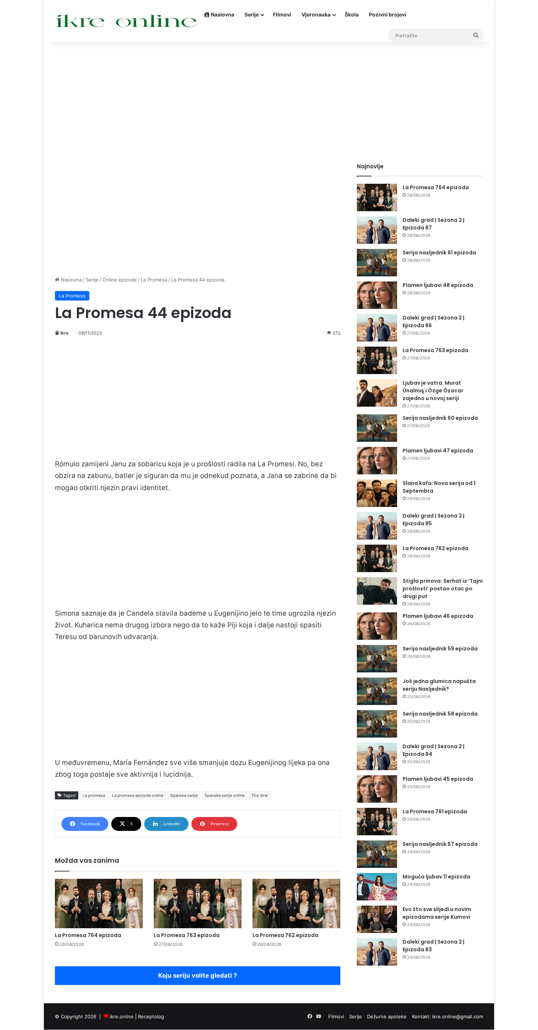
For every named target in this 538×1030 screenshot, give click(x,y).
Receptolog (151, 1016)
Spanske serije (184, 795)
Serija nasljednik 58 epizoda (440, 713)
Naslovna (222, 14)
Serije (251, 14)
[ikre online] (127, 21)
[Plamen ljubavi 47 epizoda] (377, 460)
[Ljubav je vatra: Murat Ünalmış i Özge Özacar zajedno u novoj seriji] (377, 393)
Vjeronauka (316, 14)
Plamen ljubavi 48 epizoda (438, 285)
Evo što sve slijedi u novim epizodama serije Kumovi (437, 913)
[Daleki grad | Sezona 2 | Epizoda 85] (377, 526)
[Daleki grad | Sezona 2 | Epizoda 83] (377, 952)
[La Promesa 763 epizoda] (198, 903)
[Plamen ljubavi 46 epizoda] (377, 626)
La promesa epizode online (137, 795)
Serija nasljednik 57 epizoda (440, 844)
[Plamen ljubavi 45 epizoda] (377, 789)
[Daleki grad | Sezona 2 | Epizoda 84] (377, 756)
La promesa (94, 795)
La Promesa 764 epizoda (88, 935)
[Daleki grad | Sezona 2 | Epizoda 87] (377, 230)
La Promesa (154, 280)
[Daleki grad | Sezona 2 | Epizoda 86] (377, 328)
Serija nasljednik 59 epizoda (440, 648)
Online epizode (119, 280)
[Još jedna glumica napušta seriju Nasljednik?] (377, 691)
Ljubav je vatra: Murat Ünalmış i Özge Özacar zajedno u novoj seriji (433, 390)
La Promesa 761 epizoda (435, 811)
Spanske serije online (224, 795)
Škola (352, 14)
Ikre (64, 333)
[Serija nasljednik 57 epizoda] (377, 854)
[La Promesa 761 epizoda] (377, 821)
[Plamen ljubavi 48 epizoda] (377, 295)
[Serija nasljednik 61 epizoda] (377, 262)
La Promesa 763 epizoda (187, 935)
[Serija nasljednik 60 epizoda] (377, 428)
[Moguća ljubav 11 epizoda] (377, 886)
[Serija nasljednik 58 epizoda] (377, 724)
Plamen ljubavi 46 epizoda (438, 616)
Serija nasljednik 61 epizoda (439, 252)
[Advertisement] (269, 100)
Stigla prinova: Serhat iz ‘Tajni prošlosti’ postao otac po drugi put (443, 588)
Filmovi (282, 14)
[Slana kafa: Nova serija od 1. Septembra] (377, 493)
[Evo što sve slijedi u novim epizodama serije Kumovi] (377, 919)
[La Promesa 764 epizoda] (99, 903)
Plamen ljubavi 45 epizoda (438, 779)
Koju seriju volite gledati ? (197, 975)
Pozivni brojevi (387, 14)
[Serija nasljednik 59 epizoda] (377, 658)
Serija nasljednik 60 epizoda (440, 418)
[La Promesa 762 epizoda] (296, 903)
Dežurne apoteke (387, 1016)
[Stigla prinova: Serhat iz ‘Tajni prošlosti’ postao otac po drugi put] (377, 591)
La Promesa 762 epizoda (285, 935)
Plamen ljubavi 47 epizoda (438, 450)
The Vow (259, 795)
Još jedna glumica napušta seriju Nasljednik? (439, 685)
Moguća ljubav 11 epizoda (436, 876)
